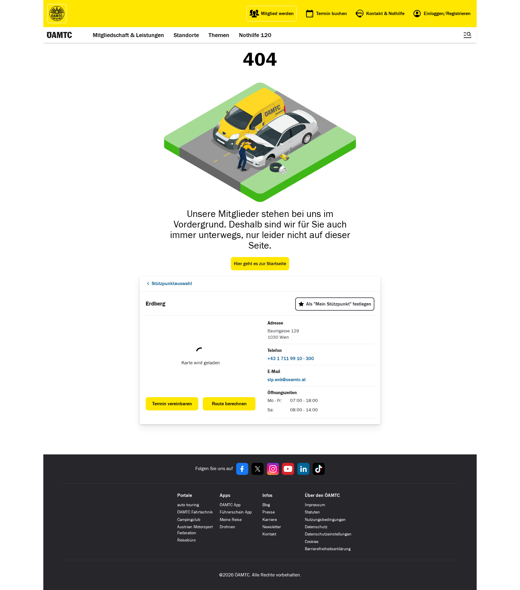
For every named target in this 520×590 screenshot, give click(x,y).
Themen (219, 35)
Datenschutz (316, 527)
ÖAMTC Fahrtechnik (195, 512)
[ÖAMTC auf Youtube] (288, 469)
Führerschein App (236, 512)
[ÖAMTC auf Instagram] (273, 469)
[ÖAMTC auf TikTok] (319, 469)
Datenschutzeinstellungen (328, 534)
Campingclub (188, 519)
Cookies (312, 541)
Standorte (186, 35)
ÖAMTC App (230, 505)
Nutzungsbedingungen (325, 519)
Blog (266, 505)
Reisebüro (186, 540)
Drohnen (227, 527)
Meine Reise (231, 519)
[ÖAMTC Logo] (57, 13)
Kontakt (269, 534)
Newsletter (271, 527)
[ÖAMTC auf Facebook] (242, 469)
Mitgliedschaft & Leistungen (128, 35)
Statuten (312, 512)
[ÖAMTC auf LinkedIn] (303, 469)
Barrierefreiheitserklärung (328, 549)
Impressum (315, 505)
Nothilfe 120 (255, 35)
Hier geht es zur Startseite (260, 263)
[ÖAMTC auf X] (258, 469)
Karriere (269, 519)
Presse (268, 512)
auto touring (188, 505)
